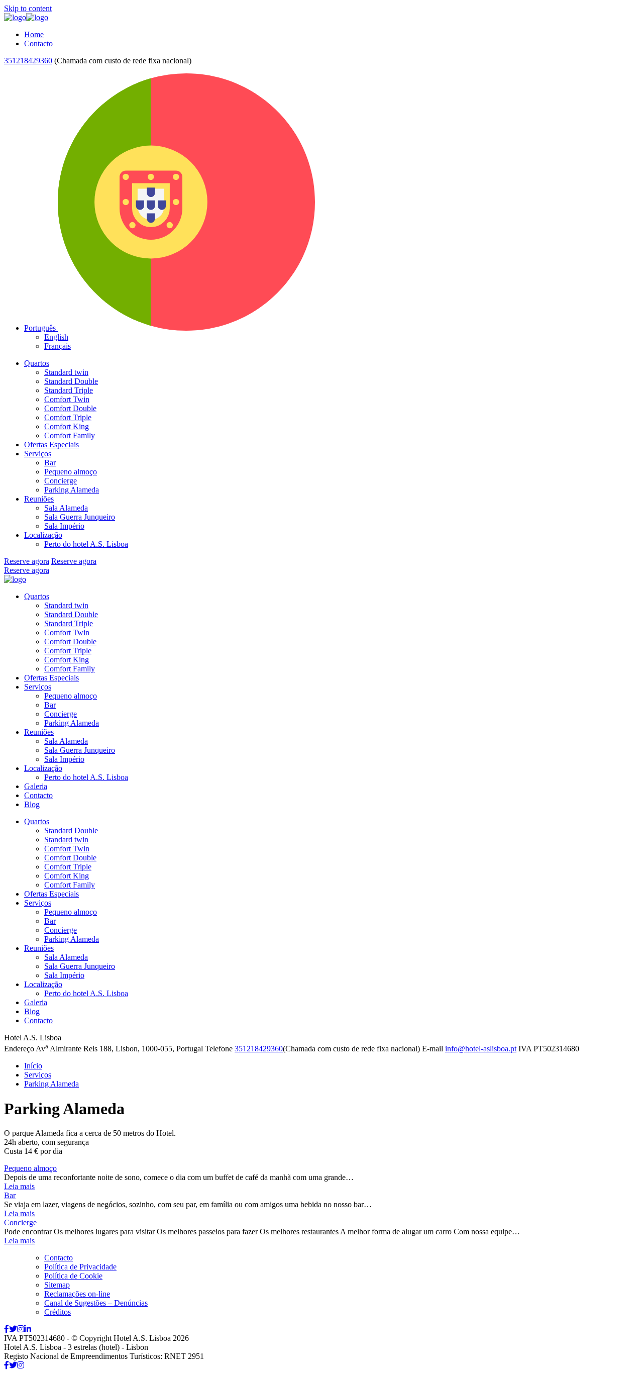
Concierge (60, 480)
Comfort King (66, 426)
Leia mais (19, 1186)
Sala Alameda (66, 508)
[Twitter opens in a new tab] (13, 1329)
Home (34, 34)
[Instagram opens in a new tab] (20, 1329)
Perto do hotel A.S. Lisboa (86, 544)
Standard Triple (68, 390)
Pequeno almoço (70, 471)
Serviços (37, 453)
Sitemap (57, 1285)
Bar (50, 462)
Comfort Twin (66, 399)
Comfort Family (69, 435)
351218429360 (28, 60)
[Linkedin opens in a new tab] (27, 1329)
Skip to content (28, 8)
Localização (43, 535)
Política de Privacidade (80, 1266)
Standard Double (71, 381)
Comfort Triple (67, 417)
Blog (32, 804)
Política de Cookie (73, 1275)
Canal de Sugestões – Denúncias (96, 1303)
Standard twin (66, 372)
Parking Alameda (71, 489)
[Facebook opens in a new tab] (6, 1329)
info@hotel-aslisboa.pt (480, 1048)
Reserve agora (26, 561)
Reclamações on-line (77, 1294)
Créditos (57, 1312)
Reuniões (39, 499)
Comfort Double (70, 408)
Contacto (38, 43)
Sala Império (64, 526)
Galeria (35, 786)
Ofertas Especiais (51, 444)
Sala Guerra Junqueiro (79, 517)
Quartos (36, 363)
